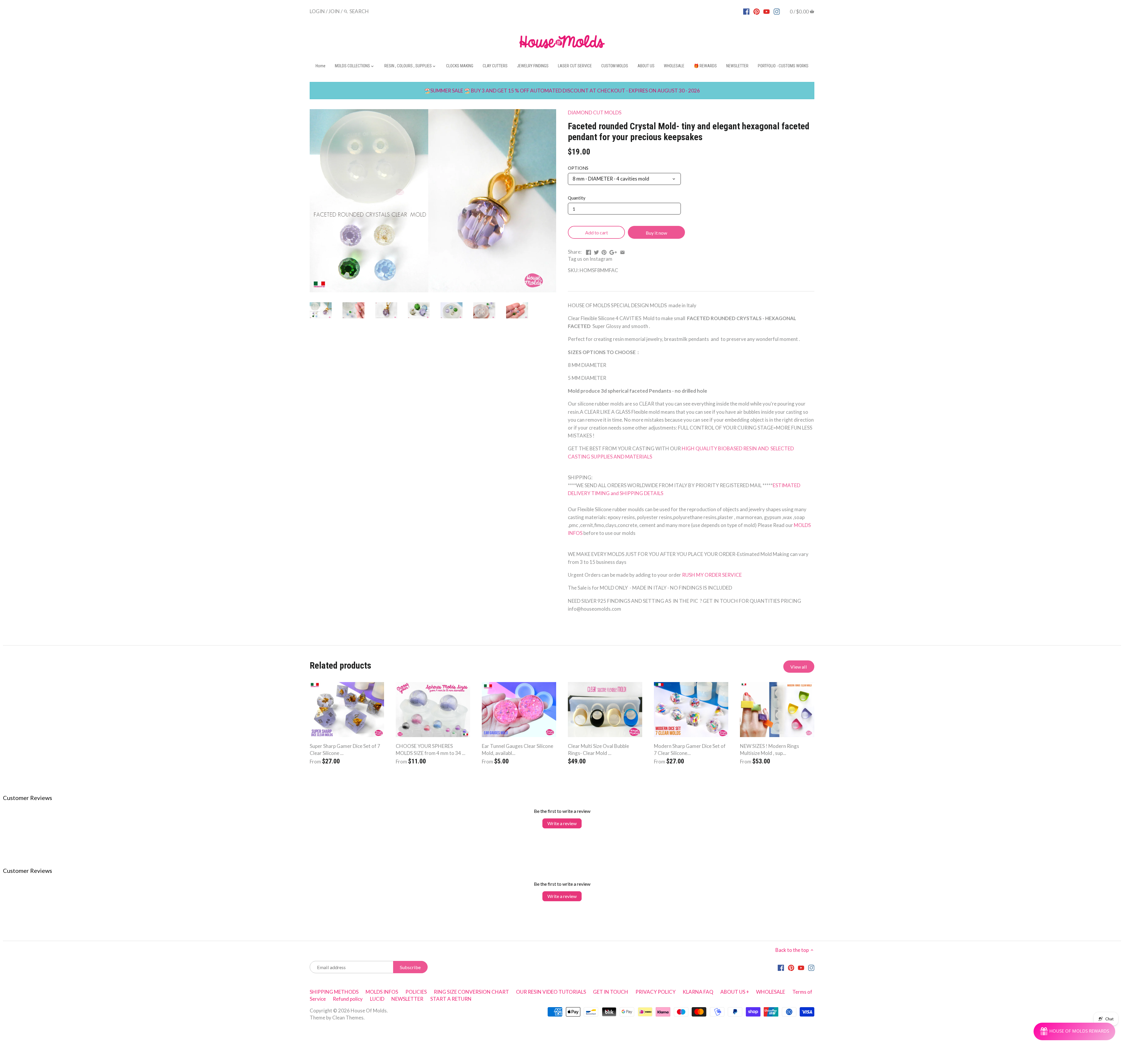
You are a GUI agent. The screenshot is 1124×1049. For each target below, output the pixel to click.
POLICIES (416, 992)
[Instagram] (777, 11)
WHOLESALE (770, 992)
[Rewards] (1074, 1031)
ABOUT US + (734, 992)
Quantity (576, 197)
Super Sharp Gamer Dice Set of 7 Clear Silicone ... (345, 749)
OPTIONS (578, 168)
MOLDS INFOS (382, 992)
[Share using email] (622, 251)
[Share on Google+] (613, 251)
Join (334, 11)
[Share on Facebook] (588, 251)
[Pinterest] (756, 11)
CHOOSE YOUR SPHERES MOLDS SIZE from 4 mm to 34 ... (430, 749)
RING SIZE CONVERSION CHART (471, 992)
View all (798, 666)
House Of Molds (369, 1010)
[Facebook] (746, 11)
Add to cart (596, 232)
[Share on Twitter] (596, 251)
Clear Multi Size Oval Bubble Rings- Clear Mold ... (598, 749)
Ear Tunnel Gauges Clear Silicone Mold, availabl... (517, 749)
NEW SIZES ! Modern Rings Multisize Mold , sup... (769, 749)
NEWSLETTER (407, 999)
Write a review (562, 823)
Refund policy (348, 999)
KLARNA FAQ (698, 992)
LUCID (377, 999)
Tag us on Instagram (590, 259)
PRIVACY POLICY (655, 992)
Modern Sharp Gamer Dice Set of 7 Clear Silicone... (690, 749)
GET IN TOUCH (610, 992)
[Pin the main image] (604, 251)
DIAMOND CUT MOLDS (594, 112)
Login (317, 11)
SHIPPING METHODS (334, 992)
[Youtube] (766, 11)
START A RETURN (451, 999)
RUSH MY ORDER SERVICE (712, 575)
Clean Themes (348, 1017)
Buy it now (656, 233)
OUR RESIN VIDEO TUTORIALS (551, 992)
